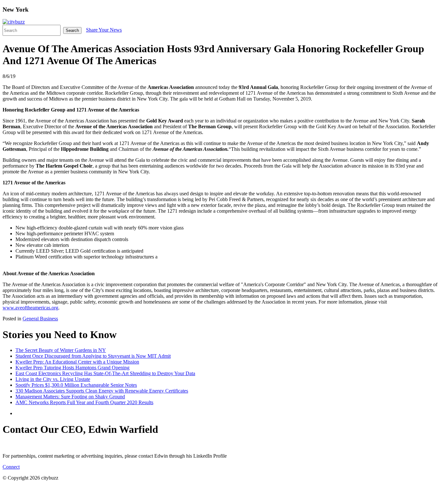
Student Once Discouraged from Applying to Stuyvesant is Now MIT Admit (93, 356)
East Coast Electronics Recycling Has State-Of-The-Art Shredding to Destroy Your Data (105, 373)
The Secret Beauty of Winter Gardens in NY (60, 350)
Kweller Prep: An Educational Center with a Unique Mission (77, 361)
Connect (11, 467)
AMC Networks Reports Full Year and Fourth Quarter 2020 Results (84, 402)
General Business (40, 318)
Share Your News (104, 30)
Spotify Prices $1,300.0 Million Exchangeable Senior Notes (76, 385)
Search (72, 30)
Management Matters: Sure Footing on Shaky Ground (70, 396)
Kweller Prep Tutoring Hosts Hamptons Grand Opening (72, 367)
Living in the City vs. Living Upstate (52, 379)
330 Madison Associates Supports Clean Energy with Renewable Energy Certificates (101, 391)
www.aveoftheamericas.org (30, 307)
